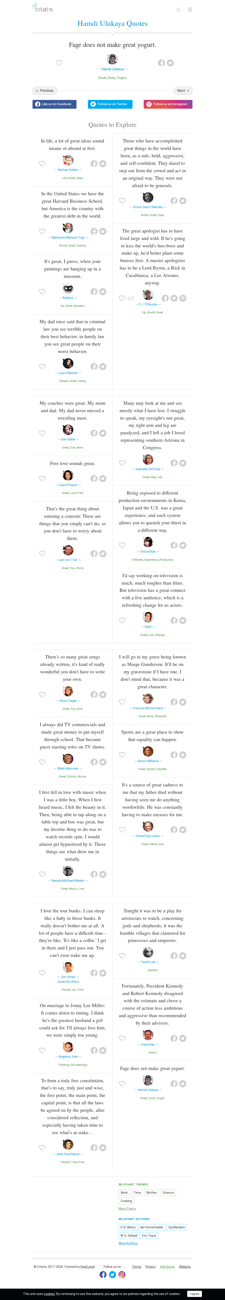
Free (80, 493)
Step (161, 215)
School (71, 776)
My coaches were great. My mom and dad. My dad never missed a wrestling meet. (72, 410)
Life (64, 178)
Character (160, 716)
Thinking (63, 1064)
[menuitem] (136, 1267)
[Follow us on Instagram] (168, 104)
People (63, 381)
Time (80, 989)
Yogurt (122, 78)
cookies (49, 1294)
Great (102, 78)
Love (73, 493)
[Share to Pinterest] (182, 298)
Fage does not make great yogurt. (152, 1068)
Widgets (185, 1266)
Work (124, 1192)
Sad (161, 844)
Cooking (126, 1201)
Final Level (87, 1266)
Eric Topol (149, 1235)
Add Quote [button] (167, 1266)
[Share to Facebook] (161, 62)
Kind (80, 708)
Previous (46, 91)
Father (153, 844)
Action (153, 1052)
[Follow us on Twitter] (110, 104)
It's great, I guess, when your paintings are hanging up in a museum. (72, 268)
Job (159, 477)
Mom (80, 447)
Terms (136, 1266)
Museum (79, 305)
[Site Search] (178, 9)
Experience (151, 559)
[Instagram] (121, 1274)
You (72, 568)
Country (81, 245)
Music (73, 888)
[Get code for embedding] (130, 298)
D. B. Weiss (128, 1227)
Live (151, 635)
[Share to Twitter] (170, 62)
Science (168, 1192)
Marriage (81, 1064)
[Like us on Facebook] (54, 104)
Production (166, 559)
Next (181, 91)
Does (111, 78)
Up (62, 305)
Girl (73, 1064)
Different (137, 559)
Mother (152, 1192)
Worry (79, 568)
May (153, 477)
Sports (151, 769)
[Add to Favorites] (59, 62)
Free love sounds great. (72, 463)
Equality (162, 769)
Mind (150, 716)
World (63, 245)
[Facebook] (103, 1274)
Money (82, 776)
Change (160, 635)
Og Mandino (176, 1227)
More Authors (128, 1243)
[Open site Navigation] (189, 9)
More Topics (127, 1208)
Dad (72, 447)
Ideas (79, 178)
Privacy (150, 1266)
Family (82, 381)
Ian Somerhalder (151, 1227)
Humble (153, 970)
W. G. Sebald (129, 1235)
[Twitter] (112, 1274)
